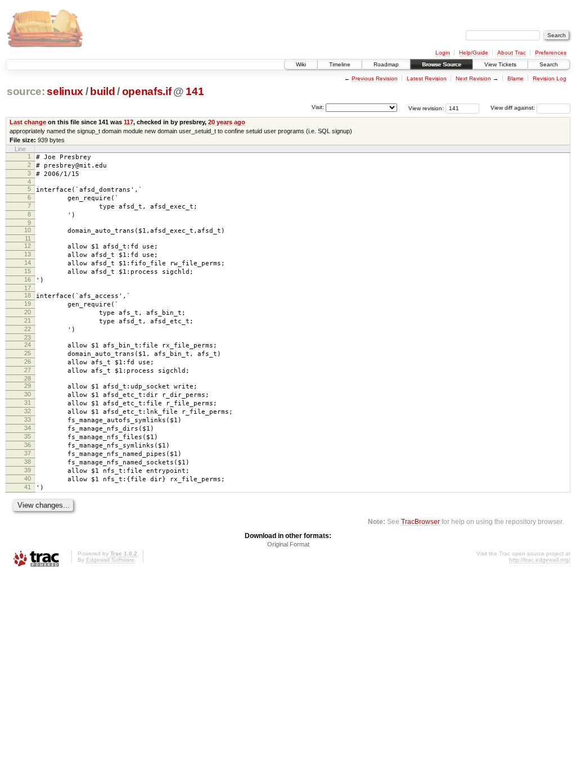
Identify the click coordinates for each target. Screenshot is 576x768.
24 (27, 344)
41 (27, 487)
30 (27, 394)
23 (27, 337)
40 (27, 478)
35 (27, 436)
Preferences (550, 52)
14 (27, 262)
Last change (28, 122)
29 (27, 385)
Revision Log (549, 78)
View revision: (426, 108)
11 (28, 238)
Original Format (288, 544)
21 (27, 320)
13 (27, 254)
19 (27, 303)
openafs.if (147, 91)
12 (27, 245)
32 (27, 411)
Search (548, 64)
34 (27, 427)
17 (27, 287)
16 (27, 279)
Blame (515, 78)
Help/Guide (473, 52)
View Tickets (500, 64)
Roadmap (386, 64)
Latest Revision (427, 78)
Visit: (318, 107)
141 (195, 91)
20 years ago (226, 122)
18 (27, 295)
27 (27, 370)
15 (27, 271)
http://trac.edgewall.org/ (539, 560)
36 (27, 444)
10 (27, 230)
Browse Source (441, 64)
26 (27, 361)
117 (128, 122)
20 (27, 312)
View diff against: (513, 108)
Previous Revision (375, 78)
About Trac (511, 52)
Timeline (339, 64)
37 (27, 453)
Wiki (301, 64)
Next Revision (473, 78)
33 (27, 419)
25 (27, 353)
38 (27, 461)
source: (26, 91)
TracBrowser (420, 521)
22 (27, 329)
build (102, 91)
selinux (65, 91)
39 (27, 470)
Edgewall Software (110, 560)
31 (27, 402)
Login (442, 52)
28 (27, 378)
